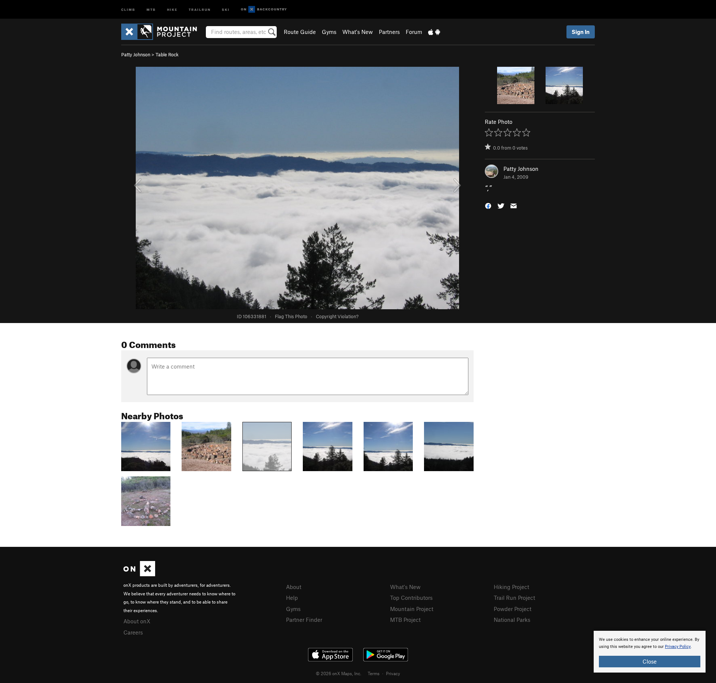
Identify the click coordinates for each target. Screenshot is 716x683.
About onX (136, 621)
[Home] (162, 32)
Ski (226, 9)
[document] (649, 651)
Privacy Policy (678, 646)
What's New (357, 31)
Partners (389, 31)
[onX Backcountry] (263, 9)
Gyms (329, 31)
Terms (374, 673)
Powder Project (512, 608)
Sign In (581, 31)
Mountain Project (411, 608)
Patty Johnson (135, 54)
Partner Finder (304, 619)
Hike (172, 9)
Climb (128, 9)
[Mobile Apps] (434, 31)
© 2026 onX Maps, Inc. (338, 673)
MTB (151, 9)
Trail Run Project (514, 597)
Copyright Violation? (337, 316)
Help (292, 597)
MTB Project (405, 619)
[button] (488, 205)
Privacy (393, 673)
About (293, 586)
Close (650, 661)
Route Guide (300, 31)
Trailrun (200, 9)
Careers (133, 632)
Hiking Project (511, 586)
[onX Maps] (139, 574)
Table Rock (167, 54)
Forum (414, 31)
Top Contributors (411, 597)
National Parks (512, 619)
